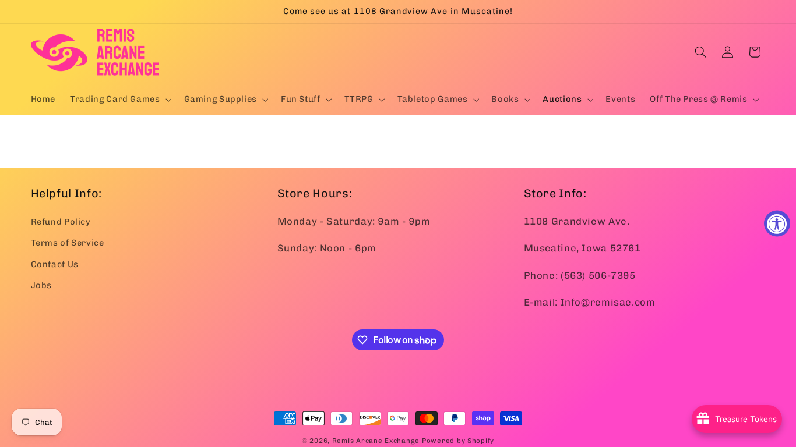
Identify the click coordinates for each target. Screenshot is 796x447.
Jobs (41, 285)
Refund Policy (61, 222)
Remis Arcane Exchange (376, 441)
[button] (120, 99)
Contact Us (55, 264)
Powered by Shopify (458, 441)
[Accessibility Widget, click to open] (777, 224)
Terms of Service (67, 242)
